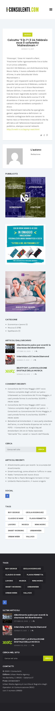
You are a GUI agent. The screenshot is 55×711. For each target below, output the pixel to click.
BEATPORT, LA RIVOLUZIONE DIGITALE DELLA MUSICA (32, 369)
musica (25, 524)
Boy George (14, 512)
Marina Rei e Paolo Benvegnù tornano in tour (28, 478)
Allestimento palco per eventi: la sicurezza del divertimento (33, 346)
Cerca (41, 449)
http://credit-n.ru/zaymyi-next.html (23, 129)
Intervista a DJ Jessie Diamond (33, 356)
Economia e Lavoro (16, 324)
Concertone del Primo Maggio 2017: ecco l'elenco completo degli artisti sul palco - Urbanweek (27, 392)
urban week (14, 537)
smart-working (16, 531)
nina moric (40, 524)
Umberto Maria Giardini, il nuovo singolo (27, 481)
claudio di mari (15, 518)
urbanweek (36, 531)
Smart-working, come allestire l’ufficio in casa (29, 471)
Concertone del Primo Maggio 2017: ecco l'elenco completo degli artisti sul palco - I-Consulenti (28, 408)
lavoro (12, 524)
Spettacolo (13, 331)
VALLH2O (30, 537)
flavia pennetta (38, 518)
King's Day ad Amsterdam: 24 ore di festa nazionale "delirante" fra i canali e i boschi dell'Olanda (28, 430)
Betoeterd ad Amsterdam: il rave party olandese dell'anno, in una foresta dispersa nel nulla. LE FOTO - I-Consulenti (30, 424)
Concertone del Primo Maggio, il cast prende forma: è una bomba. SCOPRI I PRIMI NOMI (30, 398)
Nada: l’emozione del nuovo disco (23, 474)
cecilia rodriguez (35, 512)
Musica (27, 35)
